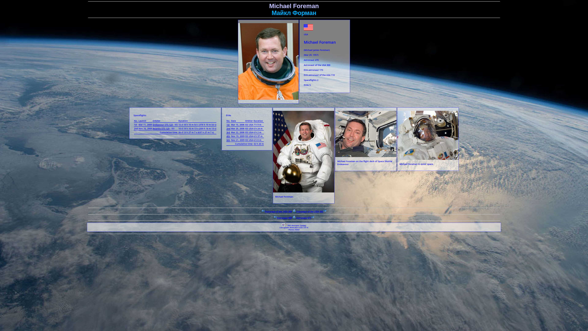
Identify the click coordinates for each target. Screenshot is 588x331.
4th (228, 136)
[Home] (294, 211)
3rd (228, 132)
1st (228, 124)
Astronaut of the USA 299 (278, 211)
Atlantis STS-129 (161, 128)
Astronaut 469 (284, 218)
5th (228, 140)
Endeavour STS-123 (163, 124)
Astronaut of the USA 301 (309, 211)
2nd (228, 128)
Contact (303, 225)
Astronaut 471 (303, 218)
